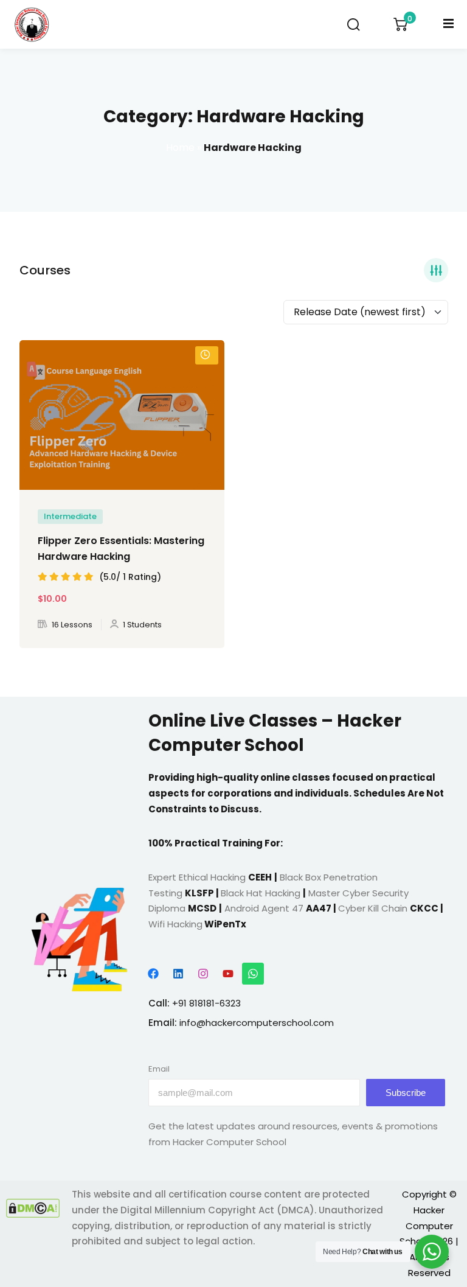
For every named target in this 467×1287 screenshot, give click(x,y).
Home (180, 148)
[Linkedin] (178, 974)
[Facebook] (153, 974)
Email (159, 1069)
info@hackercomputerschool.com (256, 1022)
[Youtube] (228, 974)
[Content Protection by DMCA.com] (33, 1208)
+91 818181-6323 (206, 1003)
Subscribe (406, 1092)
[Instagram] (203, 974)
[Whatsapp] (253, 974)
